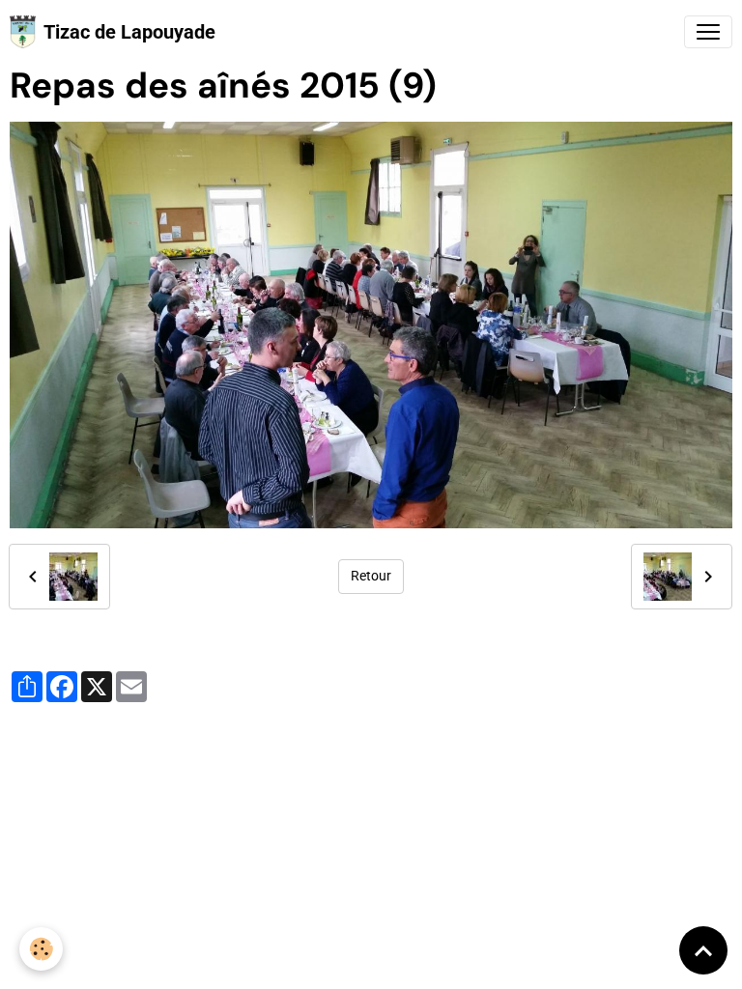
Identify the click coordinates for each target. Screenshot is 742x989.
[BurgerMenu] (708, 31)
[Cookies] (41, 949)
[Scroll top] (703, 950)
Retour (371, 575)
